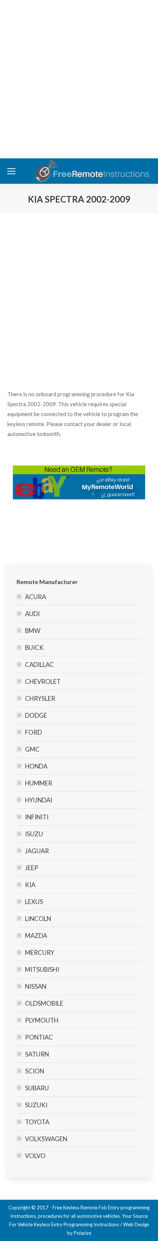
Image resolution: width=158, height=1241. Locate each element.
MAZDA (36, 935)
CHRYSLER (40, 698)
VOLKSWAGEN (46, 1139)
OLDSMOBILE (44, 1003)
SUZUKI (36, 1105)
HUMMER (38, 783)
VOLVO (35, 1156)
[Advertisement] (79, 79)
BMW (32, 630)
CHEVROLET (43, 681)
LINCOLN (38, 918)
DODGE (36, 715)
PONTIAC (39, 1037)
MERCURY (39, 952)
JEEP (31, 868)
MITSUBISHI (42, 969)
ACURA (35, 597)
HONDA (36, 766)
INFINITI (37, 817)
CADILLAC (39, 664)
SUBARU (37, 1088)
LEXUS (34, 902)
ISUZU (34, 834)
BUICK (34, 647)
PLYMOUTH (41, 1020)
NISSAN (35, 986)
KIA (30, 885)
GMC (32, 749)
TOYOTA (37, 1122)
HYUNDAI (38, 800)
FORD (33, 732)
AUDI (32, 614)
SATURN (37, 1054)
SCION (34, 1071)
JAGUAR (37, 851)
